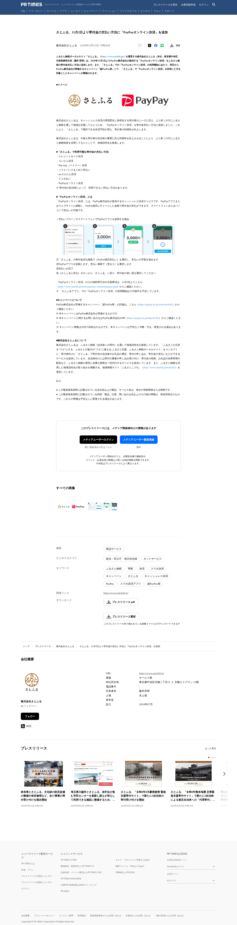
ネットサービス (152, 558)
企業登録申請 (188, 4)
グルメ (157, 10)
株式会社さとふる (65, 646)
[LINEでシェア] (162, 45)
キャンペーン (114, 576)
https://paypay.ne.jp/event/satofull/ (155, 304)
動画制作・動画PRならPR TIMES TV (77, 866)
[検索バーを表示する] (213, 4)
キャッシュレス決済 (156, 576)
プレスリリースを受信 (165, 4)
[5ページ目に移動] (215, 757)
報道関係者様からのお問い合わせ (105, 915)
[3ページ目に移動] (212, 757)
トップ (26, 646)
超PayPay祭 (153, 583)
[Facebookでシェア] (156, 45)
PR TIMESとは (28, 863)
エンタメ (75, 10)
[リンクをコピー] (178, 45)
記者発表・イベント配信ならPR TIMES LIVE (81, 872)
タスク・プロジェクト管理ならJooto (133, 859)
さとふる (133, 576)
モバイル (51, 10)
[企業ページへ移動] (32, 683)
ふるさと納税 (114, 568)
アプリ (63, 10)
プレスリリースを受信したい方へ (37, 876)
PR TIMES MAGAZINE (71, 878)
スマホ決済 (157, 568)
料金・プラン (27, 869)
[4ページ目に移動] (213, 757)
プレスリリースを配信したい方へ (37, 882)
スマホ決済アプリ (130, 583)
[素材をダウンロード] (172, 45)
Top (23, 10)
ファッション (109, 10)
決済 (142, 568)
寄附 (130, 568)
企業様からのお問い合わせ (137, 915)
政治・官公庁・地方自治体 (121, 558)
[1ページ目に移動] (208, 757)
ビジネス (145, 10)
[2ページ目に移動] (210, 757)
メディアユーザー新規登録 (138, 439)
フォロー (30, 716)
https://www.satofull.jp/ (112, 56)
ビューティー (91, 10)
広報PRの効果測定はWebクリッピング (79, 884)
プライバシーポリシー (44, 915)
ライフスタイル (128, 10)
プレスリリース (43, 646)
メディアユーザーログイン (98, 439)
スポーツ (169, 10)
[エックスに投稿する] (149, 45)
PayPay (110, 583)
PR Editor (65, 891)
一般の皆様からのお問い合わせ (169, 915)
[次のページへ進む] (225, 774)
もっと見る (210, 748)
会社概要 (25, 915)
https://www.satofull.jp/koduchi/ (159, 367)
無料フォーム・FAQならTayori (130, 866)
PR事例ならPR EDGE (125, 872)
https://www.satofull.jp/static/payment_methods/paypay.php (88, 286)
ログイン (204, 4)
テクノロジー (36, 10)
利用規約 (82, 915)
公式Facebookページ (177, 859)
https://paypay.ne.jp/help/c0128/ (143, 318)
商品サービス (114, 549)
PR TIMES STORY (69, 859)
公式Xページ (173, 873)
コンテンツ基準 (66, 915)
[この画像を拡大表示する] (71, 506)
